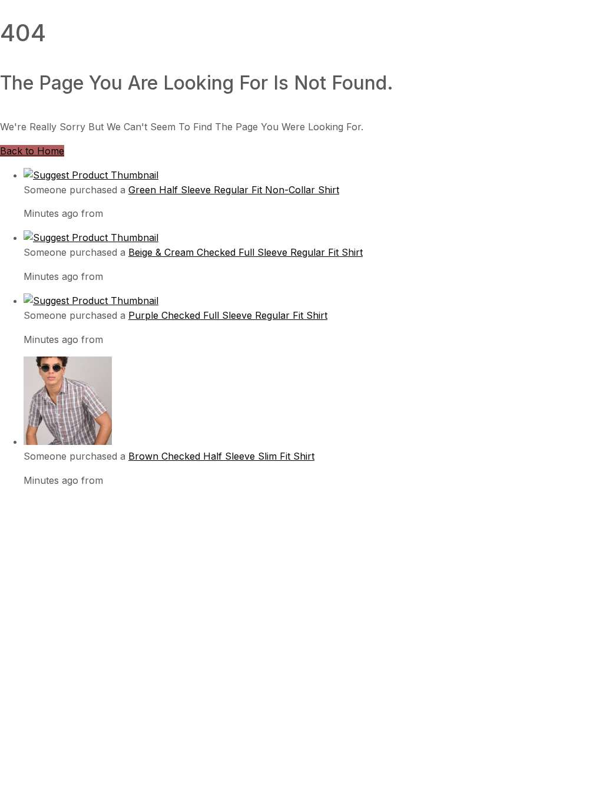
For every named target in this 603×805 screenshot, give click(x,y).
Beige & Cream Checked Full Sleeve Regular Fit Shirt (245, 252)
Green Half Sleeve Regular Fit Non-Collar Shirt (233, 190)
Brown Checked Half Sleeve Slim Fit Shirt (221, 456)
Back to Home (32, 151)
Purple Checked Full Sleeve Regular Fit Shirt (227, 315)
